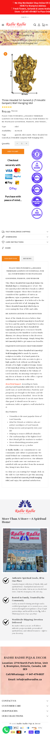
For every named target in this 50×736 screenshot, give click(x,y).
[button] (3, 25)
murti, (29, 135)
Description (10, 259)
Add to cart (13, 151)
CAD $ (23, 17)
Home (6, 40)
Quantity (6, 143)
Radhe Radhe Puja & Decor (28, 724)
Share (8, 248)
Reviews (27, 259)
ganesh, (18, 135)
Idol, (24, 135)
